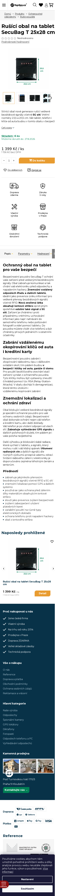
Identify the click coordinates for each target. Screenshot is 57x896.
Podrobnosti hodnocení (15, 41)
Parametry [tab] (24, 253)
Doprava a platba (13, 679)
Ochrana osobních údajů (17, 688)
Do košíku (39, 160)
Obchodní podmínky (15, 684)
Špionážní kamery (13, 719)
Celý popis (6, 127)
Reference (9, 674)
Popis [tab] (7, 253)
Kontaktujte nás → (16, 790)
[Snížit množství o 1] (4, 160)
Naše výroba (10, 710)
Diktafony (8, 729)
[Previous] (3, 568)
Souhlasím (27, 888)
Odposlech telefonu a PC (18, 738)
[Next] (53, 568)
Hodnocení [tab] (43, 253)
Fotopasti (8, 734)
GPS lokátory (10, 724)
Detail (42, 593)
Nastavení (27, 879)
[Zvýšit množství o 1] (13, 160)
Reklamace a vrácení (15, 693)
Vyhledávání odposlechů (17, 743)
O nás (6, 669)
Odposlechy (10, 715)
